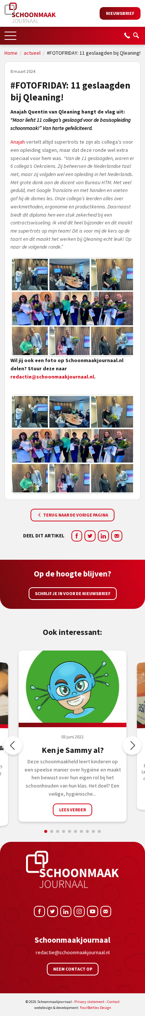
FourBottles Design (72, 1007)
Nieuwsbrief (120, 13)
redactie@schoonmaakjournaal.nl (52, 376)
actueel (32, 52)
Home (10, 52)
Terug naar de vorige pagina (75, 515)
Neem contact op (72, 969)
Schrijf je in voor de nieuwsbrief (72, 593)
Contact (113, 1001)
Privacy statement (89, 1001)
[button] (10, 33)
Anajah (17, 141)
